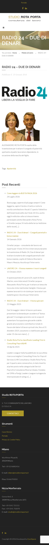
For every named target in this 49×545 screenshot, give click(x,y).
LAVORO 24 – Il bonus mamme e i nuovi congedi (26, 268)
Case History (7, 432)
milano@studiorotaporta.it (18, 473)
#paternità (11, 168)
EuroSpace (32, 539)
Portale (24, 3)
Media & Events (27, 53)
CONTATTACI (13, 413)
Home (14, 53)
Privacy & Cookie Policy (11, 440)
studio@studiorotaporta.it (18, 512)
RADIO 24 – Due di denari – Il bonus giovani (25, 301)
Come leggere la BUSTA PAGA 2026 (22, 193)
